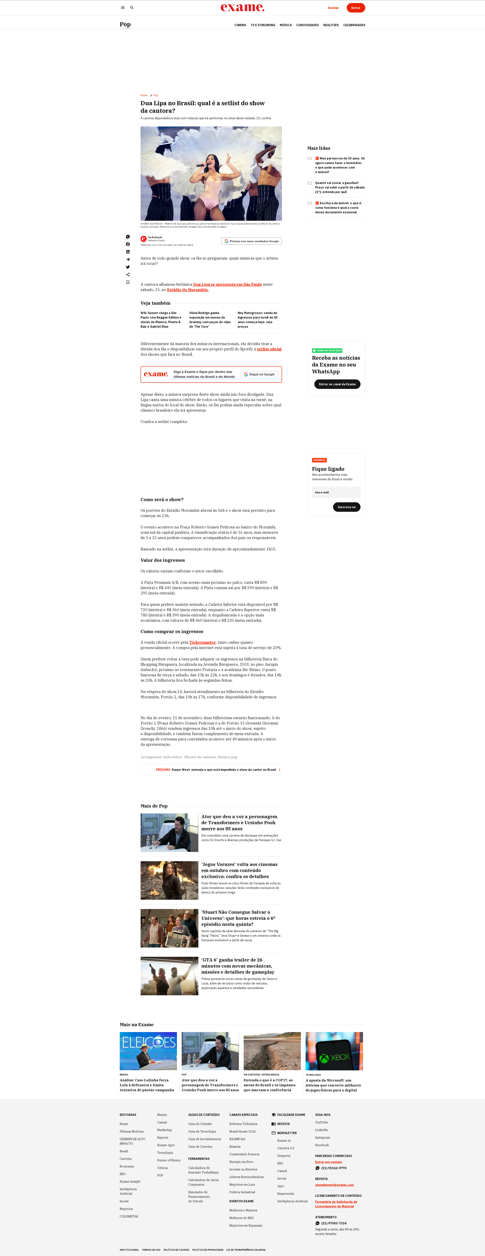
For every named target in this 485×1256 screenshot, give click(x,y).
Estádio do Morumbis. (188, 289)
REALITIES (331, 25)
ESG (123, 1174)
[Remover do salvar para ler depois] (128, 282)
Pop (125, 24)
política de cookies (176, 1249)
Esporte (162, 1137)
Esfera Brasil (271, 1074)
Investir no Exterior (243, 1169)
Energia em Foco (241, 1162)
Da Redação (155, 237)
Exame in (284, 1140)
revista (283, 1124)
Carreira (126, 1159)
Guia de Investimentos (204, 1139)
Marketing (164, 1130)
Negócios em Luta (242, 1184)
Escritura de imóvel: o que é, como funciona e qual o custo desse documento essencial (338, 207)
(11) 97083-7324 (334, 1223)
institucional (129, 1249)
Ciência (162, 1168)
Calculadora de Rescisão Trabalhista (203, 1170)
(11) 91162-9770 (334, 1168)
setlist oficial (269, 349)
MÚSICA (286, 25)
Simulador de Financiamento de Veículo (199, 1196)
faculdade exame (291, 1115)
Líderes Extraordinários (246, 1177)
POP (160, 1175)
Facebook (322, 1145)
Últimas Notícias (132, 1131)
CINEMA (240, 25)
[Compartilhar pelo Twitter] (128, 267)
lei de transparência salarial (246, 1249)
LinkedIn (321, 1130)
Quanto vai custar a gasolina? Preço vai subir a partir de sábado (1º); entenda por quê (340, 187)
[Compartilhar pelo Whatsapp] (128, 236)
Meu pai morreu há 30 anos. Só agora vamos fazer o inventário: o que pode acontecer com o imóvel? (340, 165)
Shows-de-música (200, 757)
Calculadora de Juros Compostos (203, 1182)
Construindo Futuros (244, 1154)
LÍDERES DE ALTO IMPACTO (132, 1141)
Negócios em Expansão (246, 1225)
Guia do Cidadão (200, 1124)
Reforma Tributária (243, 1124)
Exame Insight (130, 1181)
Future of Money (169, 1160)
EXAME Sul (237, 1139)
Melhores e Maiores (243, 1210)
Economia (127, 1166)
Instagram (322, 1137)
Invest (124, 1201)
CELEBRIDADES (354, 25)
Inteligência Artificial (128, 1191)
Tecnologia (165, 1153)
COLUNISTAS (129, 1216)
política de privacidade (207, 1249)
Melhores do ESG (241, 1218)
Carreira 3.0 (285, 1148)
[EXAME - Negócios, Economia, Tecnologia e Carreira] (242, 8)
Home (144, 95)
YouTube (321, 1122)
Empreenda (285, 1194)
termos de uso (151, 1249)
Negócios (126, 1209)
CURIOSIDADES (307, 25)
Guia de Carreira (200, 1146)
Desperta (283, 1156)
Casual (162, 1122)
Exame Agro (166, 1145)
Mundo (162, 1115)
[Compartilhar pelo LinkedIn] (128, 252)
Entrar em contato (328, 1162)
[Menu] (123, 8)
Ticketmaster (202, 642)
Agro (280, 1186)
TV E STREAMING (263, 25)
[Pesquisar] (132, 8)
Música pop (228, 757)
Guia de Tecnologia (202, 1131)
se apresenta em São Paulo (227, 284)
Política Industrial (242, 1192)
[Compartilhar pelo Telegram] (128, 259)
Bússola (235, 1146)
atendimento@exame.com (334, 1185)
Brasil (124, 1151)
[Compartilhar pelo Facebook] (128, 244)
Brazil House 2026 (242, 1131)
